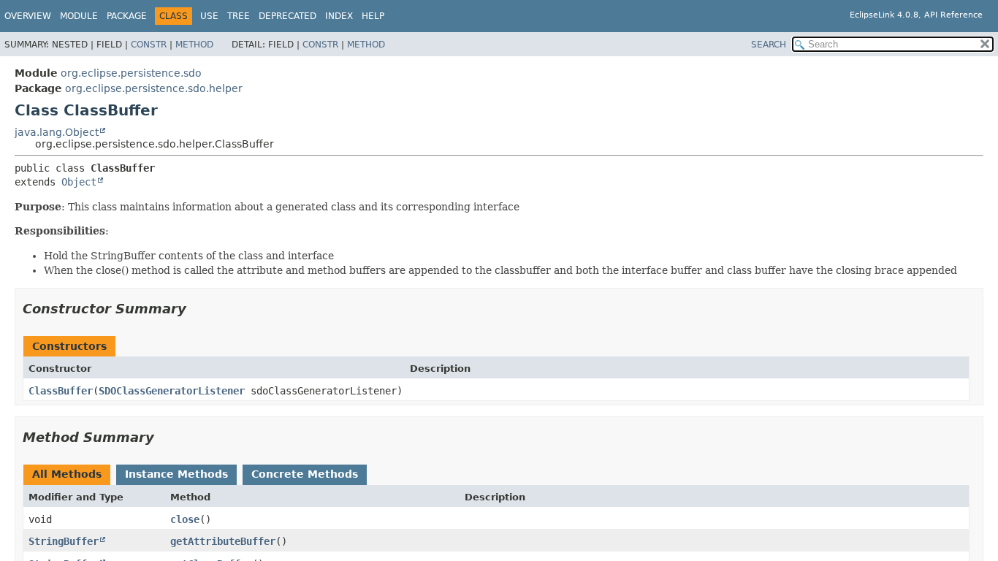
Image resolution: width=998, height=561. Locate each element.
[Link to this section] (196, 308)
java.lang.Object (57, 132)
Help (373, 16)
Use (209, 16)
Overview (27, 16)
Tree (238, 16)
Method (194, 44)
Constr (149, 44)
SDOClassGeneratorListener (172, 391)
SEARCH (768, 44)
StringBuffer (63, 541)
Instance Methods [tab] (176, 474)
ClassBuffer (60, 391)
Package (127, 16)
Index (339, 16)
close (184, 519)
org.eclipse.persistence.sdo (131, 73)
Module (79, 16)
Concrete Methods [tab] (304, 474)
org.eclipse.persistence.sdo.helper (154, 88)
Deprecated (287, 16)
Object (78, 182)
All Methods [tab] (67, 474)
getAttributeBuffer (222, 541)
